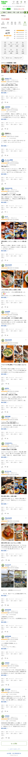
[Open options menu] (26, 78)
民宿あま (3, 15)
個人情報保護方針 (16, 753)
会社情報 (9, 753)
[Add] (25, 16)
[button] (5, 69)
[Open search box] (3, 58)
